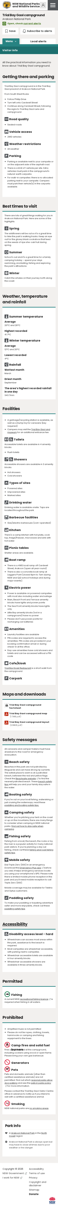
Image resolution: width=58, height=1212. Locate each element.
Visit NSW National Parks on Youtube (19, 1207)
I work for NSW (11, 1177)
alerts (38, 41)
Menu (9, 41)
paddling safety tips (15, 908)
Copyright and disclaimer (37, 1183)
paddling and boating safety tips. (22, 805)
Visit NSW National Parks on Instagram (12, 1207)
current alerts (32, 23)
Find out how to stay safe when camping (24, 828)
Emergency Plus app (30, 867)
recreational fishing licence (34, 999)
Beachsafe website (26, 778)
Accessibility (36, 1169)
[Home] (7, 5)
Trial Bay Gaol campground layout (29, 723)
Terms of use (37, 1173)
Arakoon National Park (23, 1133)
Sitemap (34, 1189)
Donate (34, 1194)
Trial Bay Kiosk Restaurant (18, 668)
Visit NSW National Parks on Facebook (6, 1207)
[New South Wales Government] (52, 1200)
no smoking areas (38, 1108)
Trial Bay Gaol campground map (28, 715)
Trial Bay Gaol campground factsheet (25, 706)
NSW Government (13, 1173)
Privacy (33, 1177)
